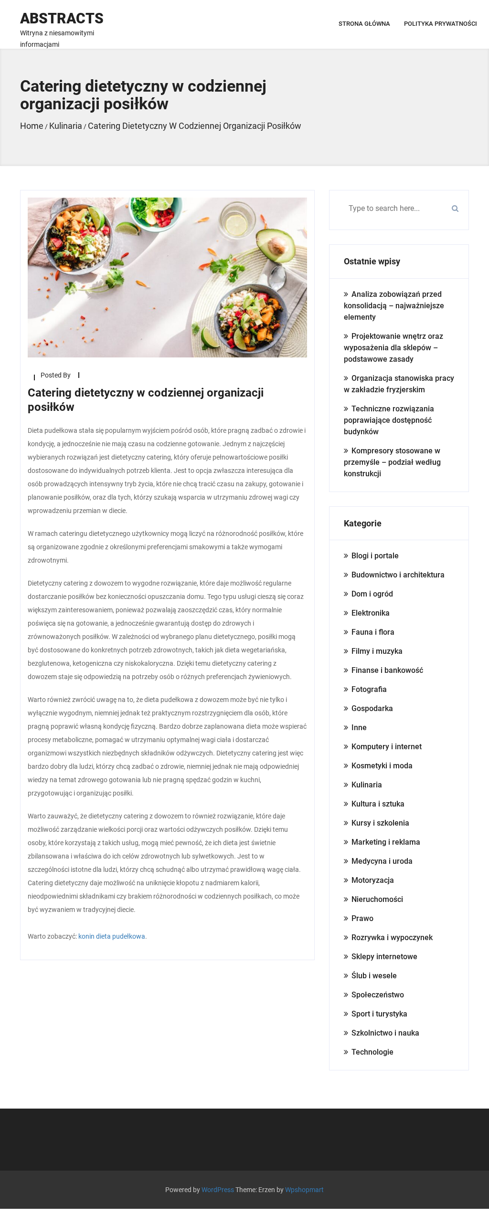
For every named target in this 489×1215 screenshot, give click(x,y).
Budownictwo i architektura (398, 574)
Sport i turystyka (379, 1013)
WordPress (218, 1190)
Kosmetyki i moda (382, 765)
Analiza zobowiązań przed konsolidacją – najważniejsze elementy (394, 306)
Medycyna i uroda (382, 861)
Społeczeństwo (377, 994)
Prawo (362, 918)
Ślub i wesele (374, 975)
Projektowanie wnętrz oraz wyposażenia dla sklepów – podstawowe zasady (393, 348)
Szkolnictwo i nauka (385, 1032)
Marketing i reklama (385, 842)
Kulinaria (366, 784)
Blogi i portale (375, 555)
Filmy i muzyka (377, 651)
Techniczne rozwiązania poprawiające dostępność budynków (389, 420)
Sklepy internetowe (384, 956)
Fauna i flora (372, 632)
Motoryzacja (372, 880)
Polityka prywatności (440, 23)
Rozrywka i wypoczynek (392, 937)
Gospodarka (372, 708)
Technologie (372, 1052)
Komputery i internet (386, 746)
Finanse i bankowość (387, 670)
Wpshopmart (304, 1190)
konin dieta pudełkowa (111, 936)
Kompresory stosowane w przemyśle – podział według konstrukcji (392, 462)
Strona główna (364, 23)
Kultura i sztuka (377, 803)
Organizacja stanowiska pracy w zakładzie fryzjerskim (399, 384)
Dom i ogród (372, 593)
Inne (359, 727)
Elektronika (370, 613)
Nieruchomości (377, 899)
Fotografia (369, 689)
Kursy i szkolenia (380, 822)
